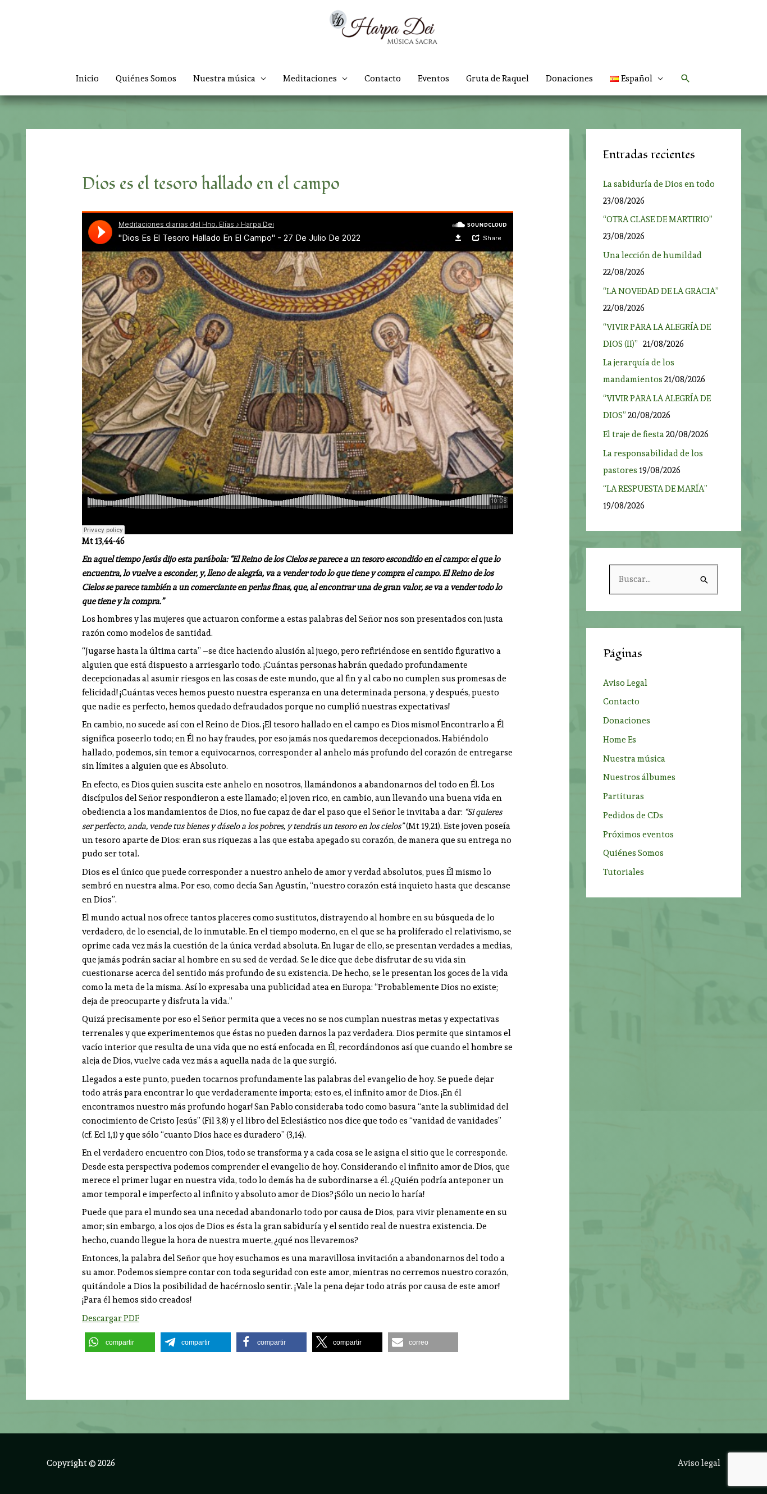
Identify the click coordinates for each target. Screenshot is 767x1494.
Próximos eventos (638, 835)
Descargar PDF (110, 1318)
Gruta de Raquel (497, 79)
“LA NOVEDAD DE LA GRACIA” (661, 291)
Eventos (433, 79)
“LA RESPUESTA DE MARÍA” (657, 489)
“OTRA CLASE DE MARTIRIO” (658, 219)
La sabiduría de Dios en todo (659, 184)
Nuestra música (634, 759)
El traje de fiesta (633, 434)
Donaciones (569, 79)
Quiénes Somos (146, 79)
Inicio (87, 79)
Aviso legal (699, 1463)
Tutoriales (623, 872)
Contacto (382, 79)
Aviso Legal (625, 683)
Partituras (623, 796)
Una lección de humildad (652, 255)
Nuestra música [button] (224, 79)
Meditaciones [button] (310, 79)
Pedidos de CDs (633, 815)
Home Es (619, 740)
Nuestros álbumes (639, 777)
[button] (636, 78)
